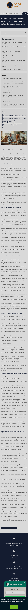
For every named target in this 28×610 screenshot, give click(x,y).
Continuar (14, 606)
